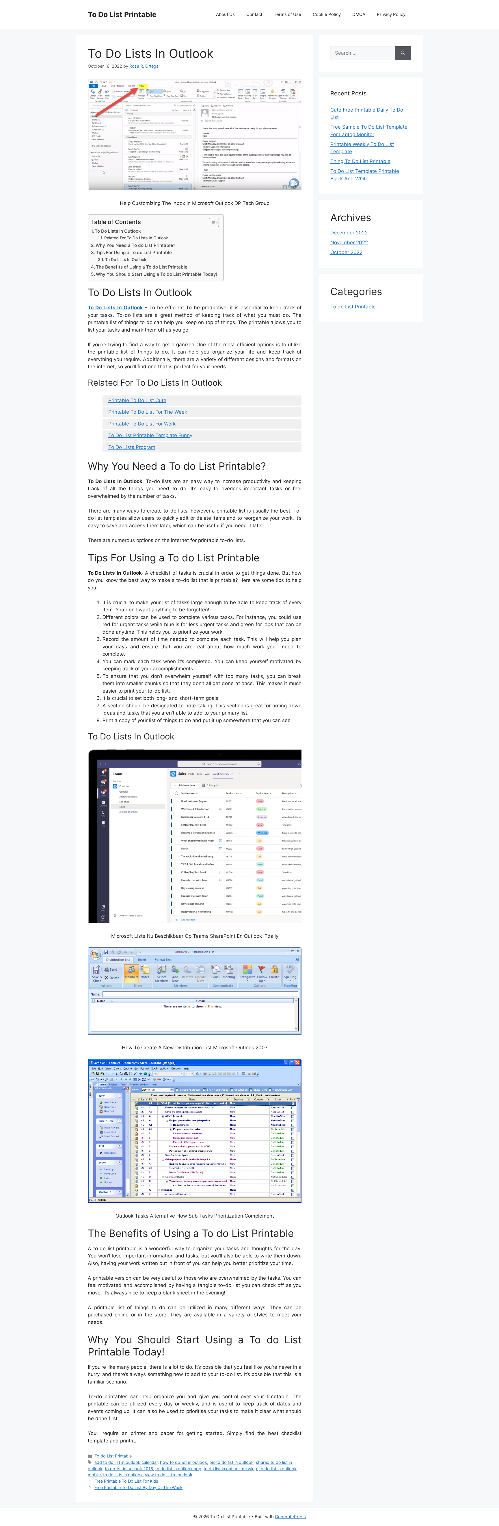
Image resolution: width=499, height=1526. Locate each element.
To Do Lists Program (131, 447)
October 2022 (346, 252)
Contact (254, 14)
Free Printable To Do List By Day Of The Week (138, 1487)
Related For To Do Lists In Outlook (136, 238)
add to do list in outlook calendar (126, 1462)
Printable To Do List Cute (137, 400)
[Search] (403, 53)
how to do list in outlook (183, 1462)
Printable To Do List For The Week (147, 412)
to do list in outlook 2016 (129, 1468)
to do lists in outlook (123, 1474)
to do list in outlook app (178, 1468)
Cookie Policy (327, 14)
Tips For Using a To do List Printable (134, 252)
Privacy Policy (391, 14)
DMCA (358, 14)
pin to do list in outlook (231, 1462)
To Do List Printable (122, 14)
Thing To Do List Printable (360, 161)
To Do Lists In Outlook (118, 231)
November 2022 (349, 242)
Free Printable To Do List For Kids (126, 1481)
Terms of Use (287, 14)
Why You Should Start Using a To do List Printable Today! (156, 274)
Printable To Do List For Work (142, 424)
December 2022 (349, 233)
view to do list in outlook (168, 1474)
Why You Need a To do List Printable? (135, 245)
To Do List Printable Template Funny (150, 435)
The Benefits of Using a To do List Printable (141, 267)
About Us (225, 14)
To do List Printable (113, 1455)
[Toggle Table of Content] (210, 222)
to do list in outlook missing (230, 1468)
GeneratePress (290, 1516)
